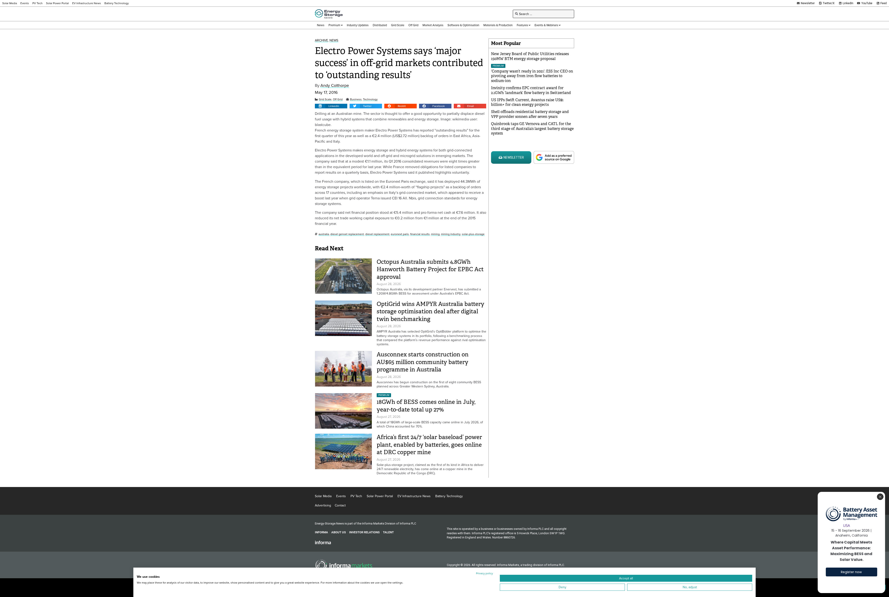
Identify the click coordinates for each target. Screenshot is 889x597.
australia (324, 234)
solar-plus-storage (473, 234)
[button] (331, 106)
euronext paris (400, 234)
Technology (370, 99)
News (333, 40)
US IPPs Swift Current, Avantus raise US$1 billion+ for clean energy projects (527, 102)
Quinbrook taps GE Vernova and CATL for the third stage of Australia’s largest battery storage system (532, 128)
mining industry (450, 234)
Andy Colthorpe (334, 85)
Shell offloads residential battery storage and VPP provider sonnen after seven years (530, 114)
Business (356, 99)
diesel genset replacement (347, 234)
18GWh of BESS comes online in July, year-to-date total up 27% (426, 405)
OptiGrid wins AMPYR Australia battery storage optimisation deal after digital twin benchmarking (430, 311)
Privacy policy (484, 573)
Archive (321, 40)
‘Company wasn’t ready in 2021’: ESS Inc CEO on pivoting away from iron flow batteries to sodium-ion (532, 76)
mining (435, 234)
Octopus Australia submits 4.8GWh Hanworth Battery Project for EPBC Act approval (430, 269)
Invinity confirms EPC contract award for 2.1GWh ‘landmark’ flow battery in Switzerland (531, 90)
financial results (420, 234)
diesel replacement (377, 234)
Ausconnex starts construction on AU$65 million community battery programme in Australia (423, 362)
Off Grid (338, 99)
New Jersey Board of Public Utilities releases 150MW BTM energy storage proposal (530, 56)
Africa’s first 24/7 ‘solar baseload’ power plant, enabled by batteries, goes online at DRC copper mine (429, 445)
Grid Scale (325, 99)
